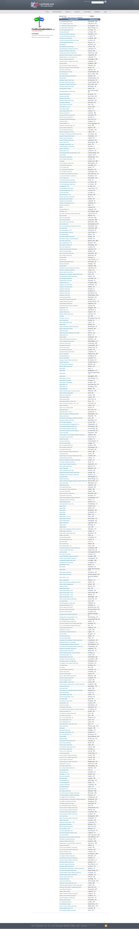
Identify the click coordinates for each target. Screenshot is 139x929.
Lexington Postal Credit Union (66, 562)
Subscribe (77, 11)
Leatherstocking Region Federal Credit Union (69, 497)
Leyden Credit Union (64, 362)
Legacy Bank (62, 324)
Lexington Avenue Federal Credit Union (68, 360)
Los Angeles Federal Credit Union (67, 855)
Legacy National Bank (64, 520)
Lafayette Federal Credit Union (66, 59)
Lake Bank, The (63, 211)
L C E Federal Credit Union (65, 21)
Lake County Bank (63, 224)
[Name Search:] (98, 2)
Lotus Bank (62, 667)
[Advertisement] (42, 51)
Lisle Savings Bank (63, 770)
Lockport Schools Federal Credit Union (68, 814)
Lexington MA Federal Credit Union (67, 560)
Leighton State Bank (64, 535)
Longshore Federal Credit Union (66, 841)
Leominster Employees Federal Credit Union (69, 547)
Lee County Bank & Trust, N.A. (66, 504)
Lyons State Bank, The (64, 721)
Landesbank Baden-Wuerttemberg (67, 119)
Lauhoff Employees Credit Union (66, 146)
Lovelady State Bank (64, 878)
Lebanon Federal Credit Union (66, 314)
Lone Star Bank (63, 633)
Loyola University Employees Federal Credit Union (71, 690)
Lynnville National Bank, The (66, 908)
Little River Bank (63, 778)
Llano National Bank (64, 786)
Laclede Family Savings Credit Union (68, 53)
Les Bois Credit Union (64, 347)
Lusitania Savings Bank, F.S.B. (66, 696)
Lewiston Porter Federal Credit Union (67, 558)
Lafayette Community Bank (65, 201)
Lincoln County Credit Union (65, 744)
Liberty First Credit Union (65, 395)
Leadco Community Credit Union (66, 493)
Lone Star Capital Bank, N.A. (66, 830)
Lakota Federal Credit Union (65, 104)
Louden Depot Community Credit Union (68, 858)
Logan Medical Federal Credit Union (67, 631)
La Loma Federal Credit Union (66, 188)
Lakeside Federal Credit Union (66, 261)
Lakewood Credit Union (64, 102)
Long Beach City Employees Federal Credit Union (70, 640)
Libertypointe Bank (63, 409)
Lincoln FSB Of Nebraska (65, 422)
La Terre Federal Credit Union (66, 42)
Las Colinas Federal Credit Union (67, 462)
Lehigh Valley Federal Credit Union (67, 533)
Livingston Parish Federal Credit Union (68, 614)
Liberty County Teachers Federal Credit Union (70, 582)
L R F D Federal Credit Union (66, 23)
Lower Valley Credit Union (65, 889)
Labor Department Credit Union (66, 46)
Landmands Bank (63, 121)
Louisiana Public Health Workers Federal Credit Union (71, 868)
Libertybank (62, 728)
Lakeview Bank (62, 265)
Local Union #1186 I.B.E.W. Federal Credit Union (70, 623)
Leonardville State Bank (64, 345)
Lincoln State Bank (63, 432)
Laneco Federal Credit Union (66, 127)
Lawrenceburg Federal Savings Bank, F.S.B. (69, 152)
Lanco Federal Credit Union (65, 278)
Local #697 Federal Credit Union (66, 803)
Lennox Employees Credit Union (66, 341)
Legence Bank (62, 524)
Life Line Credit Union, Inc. (65, 734)
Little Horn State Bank (64, 776)
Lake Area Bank (63, 63)
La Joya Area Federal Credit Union (67, 36)
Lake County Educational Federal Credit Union (70, 226)
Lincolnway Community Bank (66, 437)
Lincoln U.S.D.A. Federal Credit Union (68, 757)
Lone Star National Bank (65, 638)
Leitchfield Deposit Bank (65, 537)
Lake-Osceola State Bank (65, 251)
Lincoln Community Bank (65, 742)
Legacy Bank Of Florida (64, 518)
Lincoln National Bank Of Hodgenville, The (69, 424)
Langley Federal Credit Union (66, 301)
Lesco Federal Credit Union (65, 349)
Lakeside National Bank (64, 94)
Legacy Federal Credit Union (66, 328)
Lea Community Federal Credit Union (67, 489)
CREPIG (72, 925)
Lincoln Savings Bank (64, 753)
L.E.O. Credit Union (63, 178)
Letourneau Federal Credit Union (66, 351)
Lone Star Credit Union (64, 636)
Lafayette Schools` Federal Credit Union (68, 61)
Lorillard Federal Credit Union (66, 657)
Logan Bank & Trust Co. (65, 629)
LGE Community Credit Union (66, 364)
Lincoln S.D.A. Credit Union (65, 751)
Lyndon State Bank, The (65, 711)
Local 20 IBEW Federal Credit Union (67, 621)
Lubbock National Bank (64, 891)
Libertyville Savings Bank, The (66, 732)
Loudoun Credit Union (64, 671)
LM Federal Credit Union (65, 791)
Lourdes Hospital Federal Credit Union (68, 874)
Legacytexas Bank (63, 330)
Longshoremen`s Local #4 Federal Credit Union (70, 843)
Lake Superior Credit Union (65, 245)
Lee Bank (61, 316)
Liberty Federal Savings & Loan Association (69, 390)
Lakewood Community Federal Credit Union (69, 268)
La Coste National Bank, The (66, 30)
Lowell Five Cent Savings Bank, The (67, 883)
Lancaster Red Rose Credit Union (67, 115)
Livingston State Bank (64, 784)
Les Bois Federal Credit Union (66, 550)
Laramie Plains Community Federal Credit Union (70, 455)
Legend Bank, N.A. (63, 335)
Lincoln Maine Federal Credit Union (67, 747)
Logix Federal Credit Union (65, 824)
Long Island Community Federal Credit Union (69, 837)
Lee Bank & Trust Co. (64, 318)
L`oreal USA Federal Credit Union (67, 180)
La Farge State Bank (64, 32)
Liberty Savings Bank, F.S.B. (66, 590)
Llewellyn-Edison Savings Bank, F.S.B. (68, 617)
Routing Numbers (57, 11)
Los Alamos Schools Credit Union (67, 659)
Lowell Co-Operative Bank (65, 680)
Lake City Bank (63, 215)
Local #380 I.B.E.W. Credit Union (67, 797)
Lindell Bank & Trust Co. (65, 763)
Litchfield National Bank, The (66, 605)
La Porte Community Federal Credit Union (69, 40)
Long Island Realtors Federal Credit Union (69, 644)
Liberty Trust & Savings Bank (66, 407)
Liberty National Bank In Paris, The (67, 401)
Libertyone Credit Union (64, 730)
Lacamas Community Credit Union (67, 50)
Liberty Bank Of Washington (65, 382)
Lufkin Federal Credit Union (65, 694)
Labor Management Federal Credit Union (68, 48)
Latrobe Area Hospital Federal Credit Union (69, 472)
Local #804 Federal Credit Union (66, 619)
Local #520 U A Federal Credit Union (67, 801)
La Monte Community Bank (65, 38)
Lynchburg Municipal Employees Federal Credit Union (71, 709)
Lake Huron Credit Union (65, 69)
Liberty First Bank (63, 586)
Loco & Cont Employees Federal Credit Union (70, 625)
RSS (45, 925)
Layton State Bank (63, 483)
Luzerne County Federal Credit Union (67, 906)
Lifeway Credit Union (64, 416)
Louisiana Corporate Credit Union (67, 864)
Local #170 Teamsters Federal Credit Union (69, 793)
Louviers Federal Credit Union (66, 876)
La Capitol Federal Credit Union (66, 27)
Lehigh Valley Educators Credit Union (68, 339)
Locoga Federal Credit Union (66, 627)
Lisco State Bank (63, 601)
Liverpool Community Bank (65, 611)
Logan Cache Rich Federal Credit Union (68, 818)
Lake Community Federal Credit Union (68, 65)
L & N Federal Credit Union (65, 165)
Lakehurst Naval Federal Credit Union (68, 249)
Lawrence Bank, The (64, 150)
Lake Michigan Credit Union (65, 71)
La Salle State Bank (64, 192)
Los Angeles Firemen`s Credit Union (67, 661)
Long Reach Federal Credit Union (67, 839)
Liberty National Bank (64, 397)
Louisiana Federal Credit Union (66, 866)
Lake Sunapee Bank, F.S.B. (65, 242)
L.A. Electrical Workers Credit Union (67, 175)
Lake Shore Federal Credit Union (66, 236)
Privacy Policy (84, 925)
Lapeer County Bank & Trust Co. (67, 131)
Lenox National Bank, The (65, 545)
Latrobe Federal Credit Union (66, 138)
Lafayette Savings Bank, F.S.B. (66, 203)
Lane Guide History (39, 925)
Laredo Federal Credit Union (65, 457)
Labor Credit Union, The (64, 194)
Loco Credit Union (63, 816)
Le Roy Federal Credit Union (65, 159)
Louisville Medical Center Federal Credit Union (70, 872)
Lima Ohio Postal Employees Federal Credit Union (71, 418)
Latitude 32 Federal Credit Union (66, 136)
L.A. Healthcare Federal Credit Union (67, 25)
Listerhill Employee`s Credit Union (67, 603)
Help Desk (97, 11)
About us (68, 11)
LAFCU (61, 207)
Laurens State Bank (64, 148)
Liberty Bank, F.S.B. (64, 577)
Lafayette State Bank (64, 205)
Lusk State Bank (63, 698)
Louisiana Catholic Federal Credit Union (68, 860)
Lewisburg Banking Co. (64, 356)
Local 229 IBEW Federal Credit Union (68, 805)
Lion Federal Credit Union (65, 449)
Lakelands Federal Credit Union (66, 80)
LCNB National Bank (64, 485)
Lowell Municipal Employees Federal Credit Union (70, 885)
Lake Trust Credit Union (64, 247)
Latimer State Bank (63, 468)
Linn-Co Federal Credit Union (66, 445)
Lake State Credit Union (64, 240)
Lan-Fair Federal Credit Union (66, 129)
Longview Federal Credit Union (66, 650)
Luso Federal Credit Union (65, 902)
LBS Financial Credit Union (65, 157)
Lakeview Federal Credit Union (66, 100)
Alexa (53, 925)
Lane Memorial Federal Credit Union (67, 299)
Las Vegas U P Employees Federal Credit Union (70, 134)
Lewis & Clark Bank (64, 353)
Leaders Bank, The (63, 309)
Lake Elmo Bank (63, 228)
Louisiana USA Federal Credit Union (67, 870)
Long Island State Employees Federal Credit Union (71, 646)
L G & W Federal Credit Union (66, 169)
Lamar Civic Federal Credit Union (67, 270)
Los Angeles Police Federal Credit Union (68, 663)
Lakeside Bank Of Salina (65, 88)
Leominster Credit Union (65, 343)
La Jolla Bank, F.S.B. (64, 186)
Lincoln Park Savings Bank (65, 749)
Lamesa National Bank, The (65, 111)
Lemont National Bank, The (65, 539)
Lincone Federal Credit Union (66, 759)
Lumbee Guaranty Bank (64, 899)
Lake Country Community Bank (66, 222)
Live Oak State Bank (64, 782)
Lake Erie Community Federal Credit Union (69, 67)
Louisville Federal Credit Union (66, 677)
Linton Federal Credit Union (65, 447)
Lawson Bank (62, 155)
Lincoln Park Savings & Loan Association (69, 430)
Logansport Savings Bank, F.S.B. (67, 822)
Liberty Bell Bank (63, 388)
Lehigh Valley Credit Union (65, 531)
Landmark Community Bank (65, 284)
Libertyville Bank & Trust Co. (66, 411)
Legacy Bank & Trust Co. (65, 516)
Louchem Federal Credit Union (66, 669)
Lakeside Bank (62, 257)
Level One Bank (63, 552)
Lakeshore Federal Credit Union (66, 86)
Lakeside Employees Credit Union (67, 91)
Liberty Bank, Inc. (63, 384)
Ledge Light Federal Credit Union (67, 499)
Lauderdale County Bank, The (66, 144)
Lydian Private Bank (64, 705)
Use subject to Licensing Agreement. (68, 924)
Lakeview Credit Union (64, 98)
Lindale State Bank (63, 439)
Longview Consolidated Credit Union (67, 648)
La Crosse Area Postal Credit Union (67, 182)
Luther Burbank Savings (65, 904)
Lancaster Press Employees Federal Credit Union (70, 274)
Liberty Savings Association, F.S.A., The (68, 403)
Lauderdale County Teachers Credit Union (69, 474)
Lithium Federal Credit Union (66, 607)
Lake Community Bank (64, 219)
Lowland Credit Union (64, 686)
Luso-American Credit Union (65, 701)
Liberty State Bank (63, 405)
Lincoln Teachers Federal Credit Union (68, 755)
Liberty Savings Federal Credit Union (67, 599)
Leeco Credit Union (63, 320)
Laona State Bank (63, 453)
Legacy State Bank (63, 522)
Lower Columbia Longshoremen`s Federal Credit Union (72, 684)
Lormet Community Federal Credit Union (68, 849)
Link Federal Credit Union (65, 765)
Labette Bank (62, 44)
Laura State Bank (63, 476)
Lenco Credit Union (63, 543)
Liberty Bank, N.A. (63, 386)
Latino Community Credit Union (66, 470)
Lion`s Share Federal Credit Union (67, 768)
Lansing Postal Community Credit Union (68, 305)
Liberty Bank (62, 368)
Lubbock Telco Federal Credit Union (67, 895)
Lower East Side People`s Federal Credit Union (70, 887)
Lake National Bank (63, 234)
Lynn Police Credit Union (65, 715)
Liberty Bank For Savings (65, 380)
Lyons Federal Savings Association (67, 910)
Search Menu (87, 11)
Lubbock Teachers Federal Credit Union (68, 893)
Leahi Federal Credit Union (65, 495)
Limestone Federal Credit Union (66, 420)
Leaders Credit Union (64, 312)
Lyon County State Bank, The (66, 717)
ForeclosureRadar (59, 925)
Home (47, 11)
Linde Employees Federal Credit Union (68, 761)
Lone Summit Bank (63, 835)
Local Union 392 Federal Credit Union (68, 811)
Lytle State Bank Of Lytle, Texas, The (68, 724)
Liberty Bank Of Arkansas (65, 572)
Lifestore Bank (62, 736)
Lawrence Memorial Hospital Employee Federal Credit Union (73, 480)
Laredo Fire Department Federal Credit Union (69, 460)
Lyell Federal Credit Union (65, 707)
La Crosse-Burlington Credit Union (67, 184)
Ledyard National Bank (64, 501)
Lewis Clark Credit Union (65, 554)
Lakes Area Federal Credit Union (66, 82)
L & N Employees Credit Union (66, 163)
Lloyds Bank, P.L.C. (64, 788)
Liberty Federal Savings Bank (66, 393)
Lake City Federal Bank (64, 217)
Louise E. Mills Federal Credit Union (67, 675)
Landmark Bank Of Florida (65, 280)
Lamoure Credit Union (64, 113)
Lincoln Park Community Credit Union (68, 428)
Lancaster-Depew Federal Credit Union (68, 276)
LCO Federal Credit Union (65, 487)
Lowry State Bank (63, 688)
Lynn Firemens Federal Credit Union (67, 713)
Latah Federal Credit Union (65, 466)
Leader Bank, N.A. (63, 307)
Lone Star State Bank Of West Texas (68, 832)
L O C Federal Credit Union (65, 171)
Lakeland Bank (62, 78)
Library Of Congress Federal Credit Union (69, 413)
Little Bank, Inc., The (64, 774)
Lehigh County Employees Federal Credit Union (70, 529)
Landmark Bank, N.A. (64, 123)
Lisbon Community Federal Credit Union (68, 451)
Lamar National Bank (64, 108)
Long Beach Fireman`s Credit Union (67, 642)
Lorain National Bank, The (65, 654)
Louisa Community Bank (65, 673)
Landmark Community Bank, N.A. (67, 125)
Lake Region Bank (63, 73)
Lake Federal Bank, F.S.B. (65, 230)
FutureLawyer (67, 925)
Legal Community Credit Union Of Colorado (69, 332)
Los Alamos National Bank (65, 853)
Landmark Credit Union (64, 289)
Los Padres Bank (63, 665)
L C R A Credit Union (64, 167)
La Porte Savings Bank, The (66, 190)
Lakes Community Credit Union (66, 253)
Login (105, 11)
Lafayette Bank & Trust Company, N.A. (68, 57)
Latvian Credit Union (64, 142)
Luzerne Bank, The (63, 703)
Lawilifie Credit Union (64, 478)
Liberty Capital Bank (64, 580)
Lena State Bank (63, 541)
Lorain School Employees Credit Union (68, 847)
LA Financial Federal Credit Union (67, 34)
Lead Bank (61, 161)
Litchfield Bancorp (63, 772)
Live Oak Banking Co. (64, 780)
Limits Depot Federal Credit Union (67, 740)
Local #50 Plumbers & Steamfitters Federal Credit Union (72, 799)
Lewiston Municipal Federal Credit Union (68, 556)
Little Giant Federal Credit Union (66, 609)
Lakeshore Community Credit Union (67, 84)
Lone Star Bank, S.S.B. (64, 828)
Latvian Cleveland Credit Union (66, 140)
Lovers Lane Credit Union (65, 881)
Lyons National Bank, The (65, 719)
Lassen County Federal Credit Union (67, 464)
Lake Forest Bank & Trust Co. (66, 232)
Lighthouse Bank (63, 738)
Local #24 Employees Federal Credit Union (69, 795)
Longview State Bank (64, 845)
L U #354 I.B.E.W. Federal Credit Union (68, 173)
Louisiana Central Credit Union (66, 862)
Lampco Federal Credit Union (66, 272)
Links (49, 925)
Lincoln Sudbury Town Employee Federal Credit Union (71, 434)
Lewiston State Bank (64, 358)
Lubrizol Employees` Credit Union (67, 897)
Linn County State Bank (64, 443)
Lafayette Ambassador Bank (66, 198)
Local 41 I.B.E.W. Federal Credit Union (68, 807)
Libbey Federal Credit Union (65, 366)
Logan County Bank (64, 820)
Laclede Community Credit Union (67, 196)
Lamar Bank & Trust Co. (65, 106)
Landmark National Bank (65, 297)
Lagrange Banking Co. (64, 209)
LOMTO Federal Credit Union (66, 826)
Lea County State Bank (64, 491)
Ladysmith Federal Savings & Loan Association (70, 55)
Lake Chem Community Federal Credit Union (69, 213)
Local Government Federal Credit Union (68, 809)
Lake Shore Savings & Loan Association (68, 238)
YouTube (77, 925)
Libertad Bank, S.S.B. (64, 564)
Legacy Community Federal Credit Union (68, 326)
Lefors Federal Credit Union (65, 322)
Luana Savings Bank (64, 692)
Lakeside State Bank (64, 96)
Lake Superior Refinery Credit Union (67, 76)
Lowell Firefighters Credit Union (66, 682)
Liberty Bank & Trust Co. (65, 378)
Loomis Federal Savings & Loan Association (69, 652)
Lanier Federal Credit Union (65, 303)
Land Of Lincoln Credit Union (66, 117)
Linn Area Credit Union (64, 441)
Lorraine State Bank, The (65, 851)
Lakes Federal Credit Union (65, 255)
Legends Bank (62, 337)
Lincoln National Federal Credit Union (68, 426)
